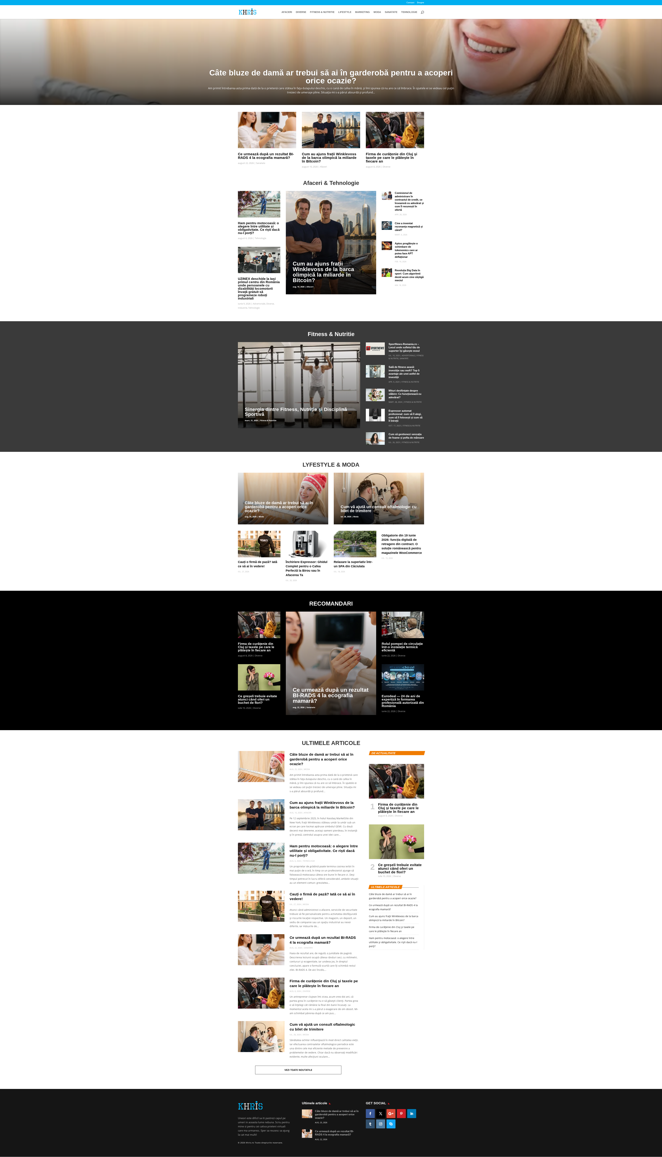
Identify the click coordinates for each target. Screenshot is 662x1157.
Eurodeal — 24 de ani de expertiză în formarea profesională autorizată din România (403, 701)
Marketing (362, 12)
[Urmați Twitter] (380, 1113)
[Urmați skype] (391, 1123)
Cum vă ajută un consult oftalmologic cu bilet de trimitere (379, 509)
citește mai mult (295, 193)
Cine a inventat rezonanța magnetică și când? (409, 226)
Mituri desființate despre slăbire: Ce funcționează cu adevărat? (405, 394)
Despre (420, 3)
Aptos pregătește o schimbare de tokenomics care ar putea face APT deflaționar (406, 250)
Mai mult (331, 71)
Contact (410, 3)
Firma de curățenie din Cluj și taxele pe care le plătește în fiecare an (391, 157)
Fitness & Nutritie (322, 12)
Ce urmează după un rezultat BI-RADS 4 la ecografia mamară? (266, 156)
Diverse (301, 12)
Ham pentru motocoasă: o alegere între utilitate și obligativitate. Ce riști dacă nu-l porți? (259, 228)
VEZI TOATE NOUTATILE (298, 1070)
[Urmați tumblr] (370, 1123)
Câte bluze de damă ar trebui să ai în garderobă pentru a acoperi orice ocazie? (279, 507)
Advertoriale (259, 303)
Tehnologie (409, 12)
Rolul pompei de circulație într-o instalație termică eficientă (402, 647)
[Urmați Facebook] (370, 1113)
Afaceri (287, 12)
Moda (377, 12)
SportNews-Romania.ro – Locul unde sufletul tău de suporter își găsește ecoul (404, 347)
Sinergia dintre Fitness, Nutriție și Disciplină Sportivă (296, 412)
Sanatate (391, 12)
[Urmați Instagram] (380, 1123)
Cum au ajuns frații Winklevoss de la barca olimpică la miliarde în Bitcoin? (329, 157)
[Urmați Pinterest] (401, 1113)
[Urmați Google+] (391, 1113)
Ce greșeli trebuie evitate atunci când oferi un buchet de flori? (257, 699)
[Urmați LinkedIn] (411, 1113)
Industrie (242, 307)
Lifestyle (344, 12)
